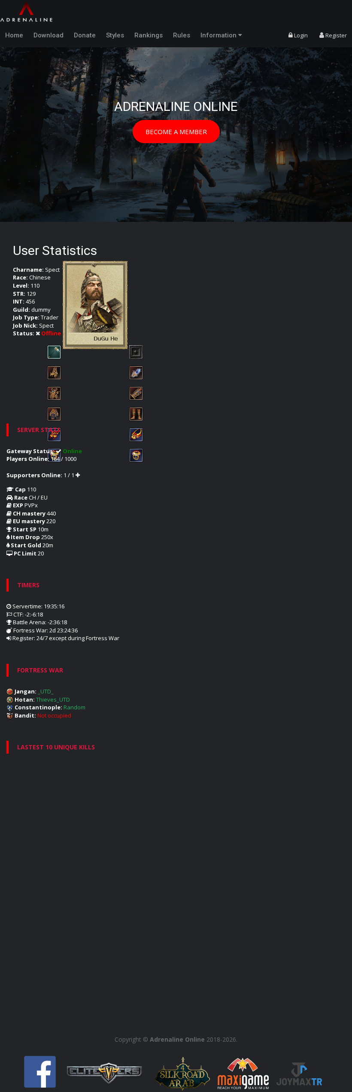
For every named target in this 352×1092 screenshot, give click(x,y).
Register (335, 35)
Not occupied (54, 715)
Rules (181, 35)
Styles (115, 35)
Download (48, 35)
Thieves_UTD (53, 699)
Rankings (148, 35)
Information (219, 35)
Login (300, 35)
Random (74, 707)
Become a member (176, 131)
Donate (85, 35)
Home (14, 35)
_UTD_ (46, 691)
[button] (17, 123)
